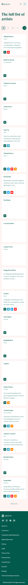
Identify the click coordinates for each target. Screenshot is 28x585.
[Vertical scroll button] (24, 28)
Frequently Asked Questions (12, 535)
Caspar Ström (8, 247)
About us (6, 526)
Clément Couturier (10, 83)
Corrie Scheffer (9, 223)
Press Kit (6, 567)
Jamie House (8, 106)
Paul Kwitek (7, 177)
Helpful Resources (9, 539)
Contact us (7, 530)
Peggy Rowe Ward (10, 270)
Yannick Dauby (8, 410)
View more (14, 504)
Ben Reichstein (8, 457)
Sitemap (6, 571)
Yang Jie (6, 363)
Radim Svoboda (9, 60)
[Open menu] (24, 4)
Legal (5, 548)
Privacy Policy (8, 558)
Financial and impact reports (12, 576)
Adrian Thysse (8, 387)
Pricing (5, 544)
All (3, 28)
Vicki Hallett (7, 317)
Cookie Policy (8, 562)
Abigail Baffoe (8, 340)
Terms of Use (7, 553)
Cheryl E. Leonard (9, 434)
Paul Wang (7, 200)
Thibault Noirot (8, 36)
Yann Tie (6, 130)
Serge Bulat (7, 480)
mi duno (6, 293)
